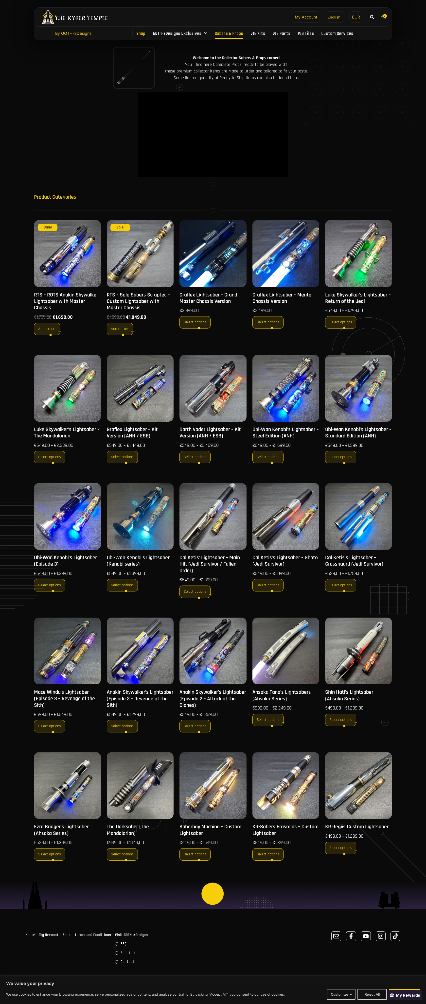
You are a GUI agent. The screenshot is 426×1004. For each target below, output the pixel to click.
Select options (195, 322)
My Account (306, 17)
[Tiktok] (395, 936)
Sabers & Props (229, 33)
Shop (141, 33)
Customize (339, 994)
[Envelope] (336, 936)
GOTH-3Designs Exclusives (177, 33)
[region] (213, 990)
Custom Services (337, 33)
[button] (372, 17)
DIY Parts (281, 33)
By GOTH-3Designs (73, 33)
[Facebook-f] (351, 936)
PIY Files (306, 33)
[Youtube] (366, 936)
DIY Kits (257, 33)
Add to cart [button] (47, 328)
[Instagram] (381, 936)
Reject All (372, 994)
